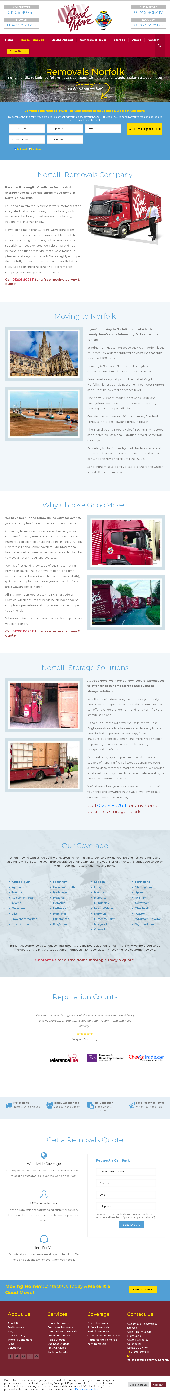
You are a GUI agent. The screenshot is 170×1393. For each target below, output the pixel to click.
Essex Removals (97, 1323)
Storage (119, 39)
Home (9, 39)
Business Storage (58, 1343)
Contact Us (15, 1347)
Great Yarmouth (64, 887)
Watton (140, 913)
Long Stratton (103, 887)
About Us (13, 1323)
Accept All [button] (158, 1384)
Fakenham (60, 881)
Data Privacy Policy (86, 1389)
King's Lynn (60, 924)
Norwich (100, 913)
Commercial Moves (93, 39)
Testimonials (16, 1327)
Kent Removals (96, 1343)
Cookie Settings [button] (138, 1384)
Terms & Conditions (20, 1339)
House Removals (32, 39)
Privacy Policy (16, 1335)
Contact (153, 39)
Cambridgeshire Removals (103, 1335)
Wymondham (144, 924)
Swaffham (142, 903)
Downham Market (24, 919)
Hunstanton (61, 919)
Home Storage (56, 1339)
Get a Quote (18, 51)
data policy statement (87, 120)
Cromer (17, 903)
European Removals (60, 1327)
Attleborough (21, 881)
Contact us (45, 960)
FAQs (11, 1343)
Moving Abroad (62, 39)
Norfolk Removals (98, 1331)
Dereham (18, 908)
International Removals (62, 1331)
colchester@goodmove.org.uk (148, 1359)
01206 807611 (23, 280)
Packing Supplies (58, 1352)
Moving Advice (57, 1347)
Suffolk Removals (98, 1327)
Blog (10, 1331)
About (136, 39)
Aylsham (18, 887)
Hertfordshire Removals (102, 1339)
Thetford (141, 908)
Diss (15, 913)
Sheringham (143, 887)
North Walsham (104, 908)
